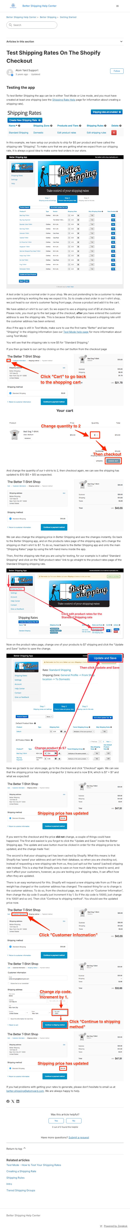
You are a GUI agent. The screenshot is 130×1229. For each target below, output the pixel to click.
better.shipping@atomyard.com (25, 1091)
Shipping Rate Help (63, 99)
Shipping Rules (15, 1177)
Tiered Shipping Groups (20, 1190)
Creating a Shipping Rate (21, 1171)
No (73, 1120)
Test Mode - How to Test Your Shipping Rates (33, 1165)
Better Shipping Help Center (21, 17)
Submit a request (79, 1137)
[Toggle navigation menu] (118, 6)
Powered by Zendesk (115, 1226)
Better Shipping (48, 17)
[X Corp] (12, 1101)
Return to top (14, 1148)
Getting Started (68, 17)
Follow (117, 71)
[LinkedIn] (17, 1101)
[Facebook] (7, 1101)
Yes (56, 1120)
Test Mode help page (76, 331)
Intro (9, 1184)
